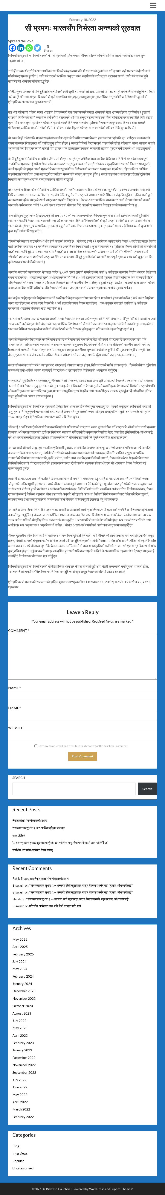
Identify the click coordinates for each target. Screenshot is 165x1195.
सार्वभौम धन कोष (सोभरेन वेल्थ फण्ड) (32, 850)
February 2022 (23, 1117)
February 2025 (23, 954)
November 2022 (24, 1065)
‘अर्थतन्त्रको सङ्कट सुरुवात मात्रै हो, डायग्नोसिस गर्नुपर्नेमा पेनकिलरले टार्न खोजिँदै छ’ (60, 842)
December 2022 (23, 1058)
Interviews (20, 1153)
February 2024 (23, 976)
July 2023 (19, 1021)
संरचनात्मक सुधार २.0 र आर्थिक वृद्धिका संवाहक (38, 828)
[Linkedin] (20, 48)
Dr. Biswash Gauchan (30, 5)
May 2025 (19, 939)
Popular (18, 1161)
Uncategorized (23, 1168)
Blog (15, 1146)
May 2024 (19, 969)
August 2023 (21, 1013)
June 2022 (19, 1087)
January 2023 (22, 1050)
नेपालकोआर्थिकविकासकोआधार (29, 820)
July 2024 (19, 961)
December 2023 (23, 991)
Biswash (18, 885)
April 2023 (20, 1035)
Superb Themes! (122, 1189)
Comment (18, 630)
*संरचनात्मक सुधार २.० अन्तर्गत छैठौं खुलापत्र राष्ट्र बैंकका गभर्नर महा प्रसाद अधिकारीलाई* (81, 885)
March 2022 (21, 1109)
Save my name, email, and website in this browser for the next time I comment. (83, 745)
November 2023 (24, 998)
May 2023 (19, 1028)
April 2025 (20, 947)
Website (15, 728)
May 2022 (19, 1095)
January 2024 (22, 984)
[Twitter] (37, 48)
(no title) (18, 835)
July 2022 (19, 1080)
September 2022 (24, 1072)
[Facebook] (12, 48)
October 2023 (22, 1006)
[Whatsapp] (29, 48)
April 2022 (20, 1102)
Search (18, 778)
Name (14, 688)
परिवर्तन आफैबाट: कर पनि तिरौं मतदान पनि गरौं (55, 906)
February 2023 (23, 1043)
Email (14, 708)
